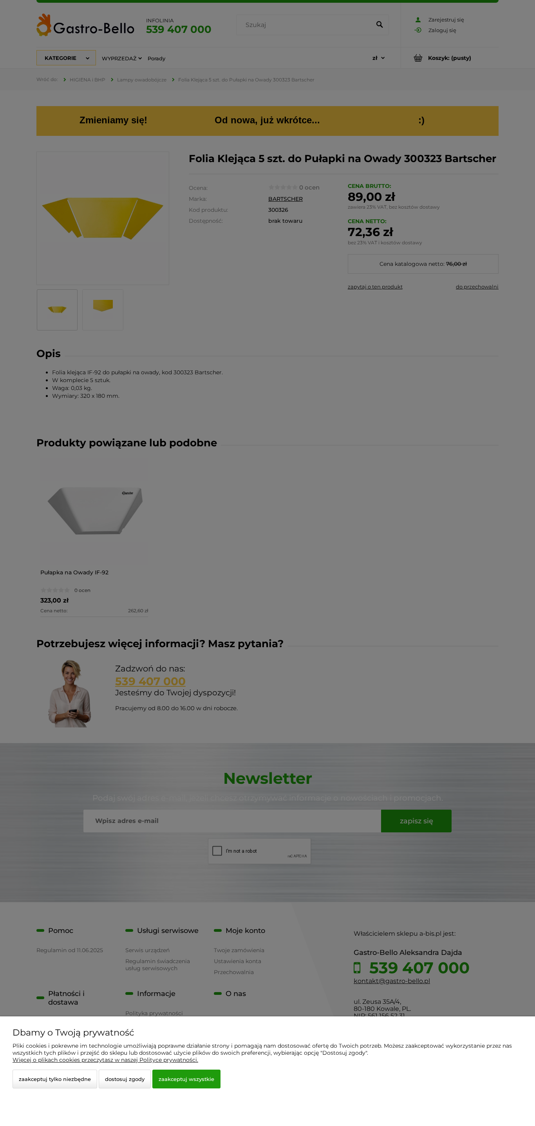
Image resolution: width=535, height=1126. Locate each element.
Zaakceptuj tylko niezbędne (55, 1079)
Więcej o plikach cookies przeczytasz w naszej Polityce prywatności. (105, 1059)
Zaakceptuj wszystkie (186, 1079)
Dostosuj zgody (125, 1079)
